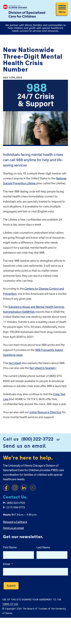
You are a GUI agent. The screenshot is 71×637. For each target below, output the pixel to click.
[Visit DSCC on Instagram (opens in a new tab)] (15, 488)
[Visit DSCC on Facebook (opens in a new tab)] (6, 488)
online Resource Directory (45, 412)
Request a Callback (15, 521)
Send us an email (24, 446)
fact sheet (15, 363)
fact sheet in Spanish (42, 368)
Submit (11, 585)
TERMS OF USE (10, 604)
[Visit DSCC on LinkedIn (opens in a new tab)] (24, 488)
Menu (62, 11)
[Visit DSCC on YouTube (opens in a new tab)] (33, 488)
